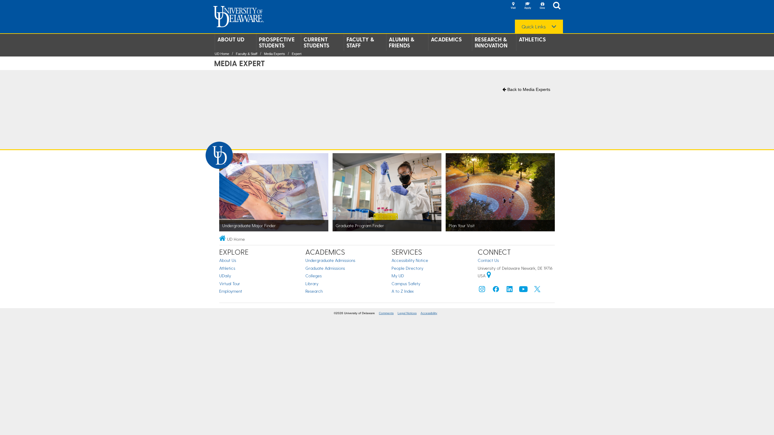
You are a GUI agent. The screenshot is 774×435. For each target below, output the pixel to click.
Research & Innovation (491, 42)
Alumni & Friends (401, 42)
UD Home (222, 54)
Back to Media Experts (528, 89)
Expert (296, 54)
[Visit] (513, 6)
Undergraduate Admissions (330, 260)
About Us (227, 260)
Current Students (316, 42)
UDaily (225, 275)
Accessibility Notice (410, 260)
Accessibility (429, 313)
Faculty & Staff (360, 42)
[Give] (542, 6)
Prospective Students (277, 42)
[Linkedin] (510, 290)
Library (311, 283)
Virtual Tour (229, 283)
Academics (446, 39)
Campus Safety (406, 283)
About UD (230, 39)
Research (314, 291)
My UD (398, 275)
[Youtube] (523, 290)
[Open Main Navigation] (558, 6)
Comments (386, 313)
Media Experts (274, 54)
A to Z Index (403, 291)
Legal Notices (407, 313)
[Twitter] (537, 290)
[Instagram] (482, 290)
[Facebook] (496, 290)
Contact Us (488, 260)
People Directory (407, 268)
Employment (230, 291)
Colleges (313, 275)
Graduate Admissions (325, 268)
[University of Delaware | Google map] (489, 275)
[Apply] (527, 6)
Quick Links (534, 26)
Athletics (532, 39)
